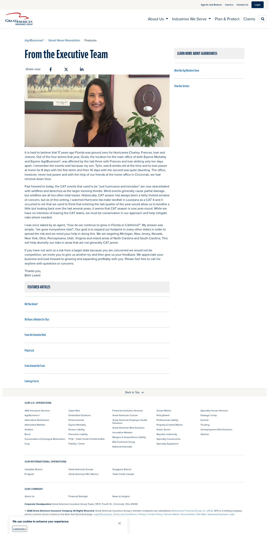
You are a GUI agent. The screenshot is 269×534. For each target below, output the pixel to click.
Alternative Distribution (37, 420)
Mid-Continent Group (123, 442)
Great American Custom (125, 415)
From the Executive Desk (35, 335)
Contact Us (242, 4)
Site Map (201, 514)
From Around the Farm (35, 366)
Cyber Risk (74, 410)
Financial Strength (78, 496)
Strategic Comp (208, 415)
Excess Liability (77, 429)
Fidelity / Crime (77, 443)
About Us (29, 496)
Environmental (76, 420)
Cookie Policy (155, 514)
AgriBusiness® (34, 40)
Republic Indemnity (167, 434)
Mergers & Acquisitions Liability (129, 437)
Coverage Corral (32, 381)
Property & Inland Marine (170, 424)
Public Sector (164, 429)
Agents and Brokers (211, 4)
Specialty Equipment (167, 443)
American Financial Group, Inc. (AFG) (193, 510)
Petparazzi (29, 350)
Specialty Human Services (214, 410)
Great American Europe (81, 469)
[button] (119, 523)
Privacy (142, 514)
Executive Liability (78, 434)
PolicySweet (163, 415)
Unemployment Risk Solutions (216, 429)
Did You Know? (31, 304)
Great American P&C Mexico (83, 474)
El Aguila (29, 474)
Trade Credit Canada (123, 474)
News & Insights (121, 496)
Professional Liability (167, 420)
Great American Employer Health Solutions (129, 421)
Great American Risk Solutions (128, 427)
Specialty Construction (169, 439)
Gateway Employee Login (221, 514)
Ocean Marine (164, 410)
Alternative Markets (35, 424)
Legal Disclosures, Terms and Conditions (115, 514)
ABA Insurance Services (37, 410)
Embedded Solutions (80, 415)
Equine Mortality (77, 424)
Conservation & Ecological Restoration (45, 439)
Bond (27, 434)
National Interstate (122, 446)
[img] (19, 19)
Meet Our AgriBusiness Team (186, 70)
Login (258, 4)
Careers (229, 4)
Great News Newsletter (64, 40)
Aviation (29, 429)
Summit (204, 420)
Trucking (205, 424)
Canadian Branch (34, 469)
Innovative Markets (122, 432)
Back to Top (132, 392)
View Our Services (181, 86)
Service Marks (171, 514)
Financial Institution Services (127, 410)
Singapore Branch (121, 469)
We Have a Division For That (37, 319)
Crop (27, 443)
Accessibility (188, 514)
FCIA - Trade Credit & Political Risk (87, 439)
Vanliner (204, 434)
